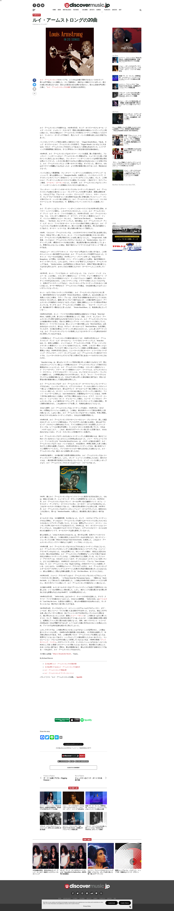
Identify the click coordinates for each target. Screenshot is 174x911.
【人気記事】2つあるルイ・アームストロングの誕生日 (62, 667)
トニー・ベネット (77, 616)
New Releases (67, 10)
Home (54, 10)
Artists (92, 10)
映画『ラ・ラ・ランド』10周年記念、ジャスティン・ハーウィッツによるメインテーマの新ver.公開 (130, 77)
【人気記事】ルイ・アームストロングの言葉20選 (60, 664)
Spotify (79, 677)
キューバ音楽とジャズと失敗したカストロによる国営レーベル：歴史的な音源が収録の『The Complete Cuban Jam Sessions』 (126, 129)
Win (115, 898)
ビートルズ (103, 599)
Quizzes (114, 10)
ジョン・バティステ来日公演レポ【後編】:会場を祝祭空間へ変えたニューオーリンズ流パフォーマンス (130, 103)
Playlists (107, 10)
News (59, 10)
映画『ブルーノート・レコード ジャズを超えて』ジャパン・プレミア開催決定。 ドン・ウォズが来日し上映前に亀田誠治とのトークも (132, 139)
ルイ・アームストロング (49, 80)
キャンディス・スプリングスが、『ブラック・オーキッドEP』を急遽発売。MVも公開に (132, 116)
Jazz (72, 761)
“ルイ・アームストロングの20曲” (58, 87)
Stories (75, 898)
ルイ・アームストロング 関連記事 (55, 670)
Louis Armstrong (82, 761)
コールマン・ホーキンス (55, 183)
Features (76, 10)
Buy (120, 10)
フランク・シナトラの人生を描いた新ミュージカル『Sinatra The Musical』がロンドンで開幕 (129, 94)
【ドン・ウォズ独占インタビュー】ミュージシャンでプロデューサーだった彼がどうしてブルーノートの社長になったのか (126, 163)
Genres (98, 10)
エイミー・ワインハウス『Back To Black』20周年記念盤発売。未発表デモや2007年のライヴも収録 (130, 59)
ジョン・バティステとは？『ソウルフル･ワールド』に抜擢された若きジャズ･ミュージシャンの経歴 (132, 172)
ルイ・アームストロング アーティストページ (59, 673)
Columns (85, 10)
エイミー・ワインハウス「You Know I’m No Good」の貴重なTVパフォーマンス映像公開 (129, 85)
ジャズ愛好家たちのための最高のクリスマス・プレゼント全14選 (132, 150)
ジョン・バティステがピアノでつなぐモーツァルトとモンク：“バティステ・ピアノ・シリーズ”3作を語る (130, 68)
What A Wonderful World (62, 654)
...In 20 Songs (64, 761)
